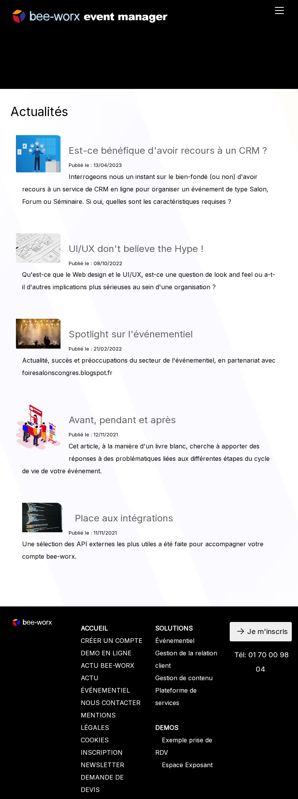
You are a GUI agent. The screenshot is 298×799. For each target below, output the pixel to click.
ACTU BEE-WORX (107, 665)
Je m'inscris (105, 73)
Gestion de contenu (184, 678)
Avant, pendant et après (122, 420)
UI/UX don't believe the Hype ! (136, 248)
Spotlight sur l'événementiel (131, 334)
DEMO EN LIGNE (106, 653)
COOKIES (95, 740)
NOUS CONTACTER (110, 703)
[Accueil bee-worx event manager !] (90, 19)
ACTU (90, 678)
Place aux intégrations (124, 518)
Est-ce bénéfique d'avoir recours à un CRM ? (168, 150)
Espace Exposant (187, 765)
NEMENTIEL (111, 690)
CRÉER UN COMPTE (111, 640)
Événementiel (174, 640)
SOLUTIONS (174, 628)
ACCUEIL (94, 628)
